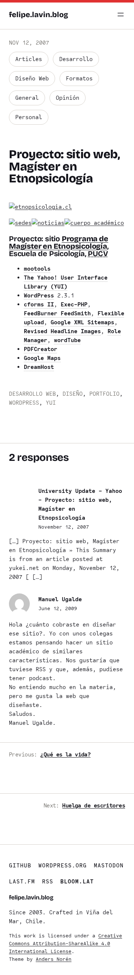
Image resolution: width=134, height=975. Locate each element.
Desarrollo (76, 59)
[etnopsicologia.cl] (40, 207)
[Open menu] (120, 14)
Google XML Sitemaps (82, 322)
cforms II (39, 304)
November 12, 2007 (63, 527)
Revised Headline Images (62, 331)
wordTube (67, 340)
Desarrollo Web (32, 394)
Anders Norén (53, 959)
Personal (28, 117)
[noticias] (48, 223)
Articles (28, 59)
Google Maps (42, 358)
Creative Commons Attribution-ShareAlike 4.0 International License (65, 944)
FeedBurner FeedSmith (57, 313)
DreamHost (39, 367)
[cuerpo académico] (94, 223)
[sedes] (20, 223)
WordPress (39, 295)
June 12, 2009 (57, 608)
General (27, 98)
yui (51, 403)
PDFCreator (40, 349)
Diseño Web (32, 78)
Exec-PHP (74, 304)
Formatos (79, 78)
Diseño (73, 394)
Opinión (67, 98)
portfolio (104, 394)
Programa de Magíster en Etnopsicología (58, 242)
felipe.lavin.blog (38, 14)
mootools (37, 269)
